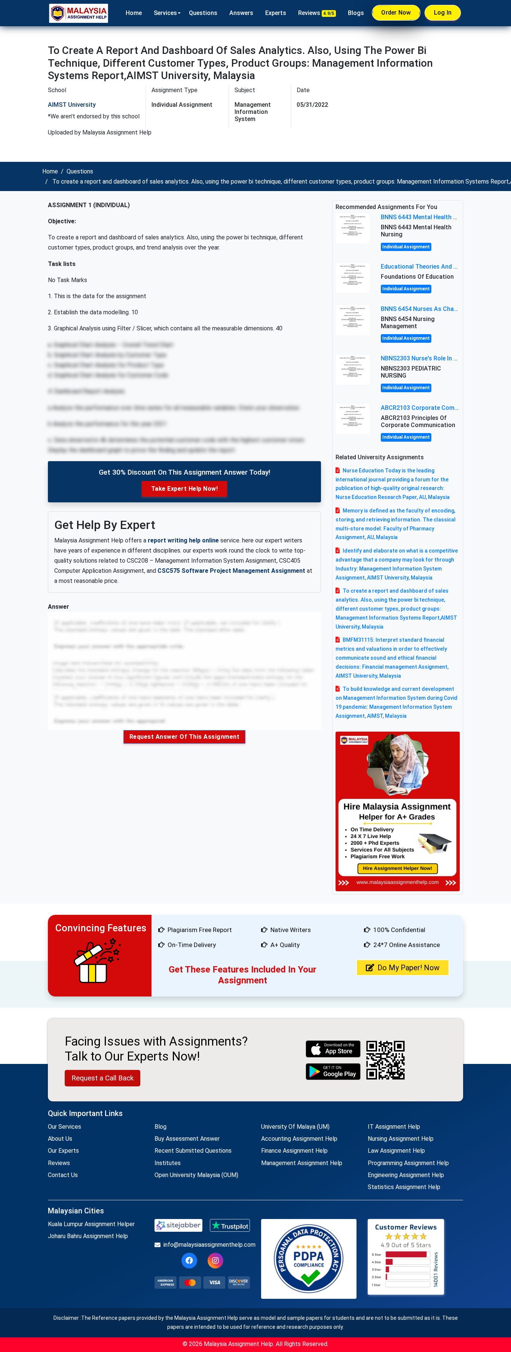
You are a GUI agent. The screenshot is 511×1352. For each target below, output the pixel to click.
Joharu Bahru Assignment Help (88, 1236)
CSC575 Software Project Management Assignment (231, 570)
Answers (241, 12)
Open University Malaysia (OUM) (196, 1175)
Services (165, 12)
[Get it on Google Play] (333, 1071)
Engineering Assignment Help (406, 1175)
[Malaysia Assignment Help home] (78, 13)
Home (134, 12)
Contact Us (63, 1175)
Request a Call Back (102, 1078)
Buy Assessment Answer (187, 1138)
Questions (203, 12)
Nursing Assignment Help (401, 1138)
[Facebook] (189, 1260)
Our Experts (63, 1150)
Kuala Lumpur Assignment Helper (91, 1224)
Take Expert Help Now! (184, 488)
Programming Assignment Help (408, 1163)
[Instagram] (215, 1260)
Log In (443, 12)
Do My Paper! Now (408, 967)
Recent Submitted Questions (193, 1150)
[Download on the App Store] (333, 1048)
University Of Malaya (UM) (295, 1126)
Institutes (167, 1163)
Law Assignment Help (396, 1150)
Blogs (356, 12)
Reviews (316, 12)
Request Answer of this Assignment (184, 736)
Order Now (396, 12)
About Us (60, 1138)
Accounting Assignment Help (299, 1138)
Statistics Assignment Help (404, 1187)
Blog (160, 1126)
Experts (275, 12)
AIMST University (72, 104)
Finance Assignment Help (294, 1150)
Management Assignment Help (301, 1163)
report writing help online (183, 540)
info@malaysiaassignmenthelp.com (206, 1244)
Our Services (64, 1126)
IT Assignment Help (394, 1126)
